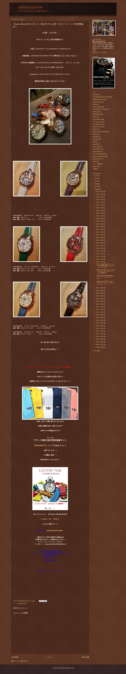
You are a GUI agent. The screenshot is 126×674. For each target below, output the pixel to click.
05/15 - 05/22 (100, 298)
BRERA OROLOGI (98, 99)
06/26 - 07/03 (100, 259)
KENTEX (95, 134)
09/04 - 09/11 (100, 232)
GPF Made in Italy (98, 124)
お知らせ (95, 166)
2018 (96, 184)
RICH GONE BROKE (99, 154)
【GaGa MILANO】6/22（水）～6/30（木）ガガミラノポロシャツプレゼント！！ (105, 283)
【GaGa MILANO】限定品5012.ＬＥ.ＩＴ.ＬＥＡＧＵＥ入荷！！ (105, 277)
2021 (96, 175)
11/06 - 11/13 (99, 207)
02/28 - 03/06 (100, 325)
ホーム (50, 657)
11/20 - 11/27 (99, 202)
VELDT (95, 161)
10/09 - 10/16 (100, 218)
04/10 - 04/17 (100, 312)
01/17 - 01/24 (100, 342)
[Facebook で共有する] (44, 601)
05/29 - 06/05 (100, 293)
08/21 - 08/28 (100, 237)
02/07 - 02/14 (100, 334)
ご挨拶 (94, 169)
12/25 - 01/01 (100, 191)
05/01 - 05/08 (100, 304)
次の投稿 (14, 657)
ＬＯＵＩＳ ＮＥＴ (50, 519)
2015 (96, 350)
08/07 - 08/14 (100, 243)
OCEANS (95, 144)
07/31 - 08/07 (100, 245)
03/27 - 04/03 (100, 317)
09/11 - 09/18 (100, 229)
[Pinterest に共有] (46, 601)
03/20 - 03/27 (100, 320)
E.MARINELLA (97, 114)
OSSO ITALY (96, 146)
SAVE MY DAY (97, 159)
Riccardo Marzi (97, 151)
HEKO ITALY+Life (98, 126)
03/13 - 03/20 (100, 323)
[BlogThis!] (41, 601)
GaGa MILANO (21, 603)
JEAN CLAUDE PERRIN (100, 131)
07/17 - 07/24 (100, 251)
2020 (96, 178)
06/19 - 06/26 (100, 262)
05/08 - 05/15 (100, 301)
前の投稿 (85, 657)
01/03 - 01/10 (100, 347)
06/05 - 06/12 (100, 290)
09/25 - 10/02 (100, 224)
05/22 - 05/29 (100, 296)
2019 (96, 181)
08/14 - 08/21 (100, 240)
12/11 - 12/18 (100, 197)
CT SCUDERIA (97, 107)
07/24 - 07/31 (100, 248)
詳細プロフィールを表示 (100, 52)
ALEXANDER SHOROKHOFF (101, 97)
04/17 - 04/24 (100, 309)
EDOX (94, 117)
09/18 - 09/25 (100, 226)
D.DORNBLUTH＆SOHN (100, 109)
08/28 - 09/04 (100, 234)
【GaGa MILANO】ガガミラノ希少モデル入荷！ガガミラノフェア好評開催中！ (105, 271)
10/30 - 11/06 (100, 210)
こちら (53, 508)
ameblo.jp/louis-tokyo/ (55, 530)
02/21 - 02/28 (100, 328)
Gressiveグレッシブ (44, 445)
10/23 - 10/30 (100, 213)
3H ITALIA (95, 94)
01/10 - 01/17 (100, 344)
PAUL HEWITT (97, 149)
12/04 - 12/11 (100, 199)
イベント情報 (96, 164)
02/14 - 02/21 (100, 331)
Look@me (95, 136)
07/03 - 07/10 (100, 256)
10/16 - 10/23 (100, 216)
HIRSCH (95, 129)
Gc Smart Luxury (97, 121)
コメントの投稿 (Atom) (21, 661)
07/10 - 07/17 (100, 253)
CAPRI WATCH (97, 102)
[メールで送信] (40, 601)
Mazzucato (96, 139)
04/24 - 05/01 (100, 306)
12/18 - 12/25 (100, 194)
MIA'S (94, 141)
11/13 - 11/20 (99, 205)
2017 (96, 186)
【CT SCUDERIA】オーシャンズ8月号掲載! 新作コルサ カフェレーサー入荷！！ (105, 265)
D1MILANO (96, 112)
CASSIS (95, 104)
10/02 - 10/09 (100, 221)
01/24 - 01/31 (100, 339)
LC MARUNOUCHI (99, 41)
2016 (96, 189)
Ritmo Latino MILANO (99, 156)
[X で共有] (43, 601)
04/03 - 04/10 (100, 315)
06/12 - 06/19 (100, 287)
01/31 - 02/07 (100, 336)
